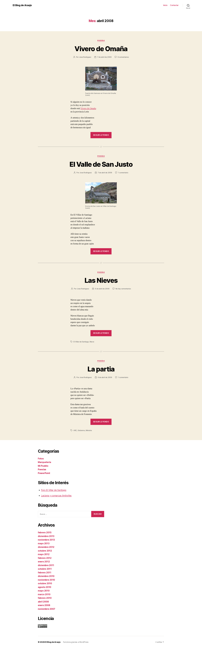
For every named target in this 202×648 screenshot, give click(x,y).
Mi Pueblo (43, 466)
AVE (75, 430)
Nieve (92, 342)
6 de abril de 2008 (102, 289)
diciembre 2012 (46, 547)
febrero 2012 (44, 558)
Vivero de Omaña (100, 49)
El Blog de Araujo (22, 5)
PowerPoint (44, 473)
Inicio (165, 5)
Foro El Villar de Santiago (53, 490)
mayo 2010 (44, 590)
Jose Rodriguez (85, 57)
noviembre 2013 (46, 539)
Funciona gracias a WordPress (75, 642)
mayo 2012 (43, 554)
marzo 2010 (44, 594)
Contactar (174, 5)
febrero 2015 (44, 532)
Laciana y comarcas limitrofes (56, 495)
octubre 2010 (45, 583)
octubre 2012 (45, 550)
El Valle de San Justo (101, 164)
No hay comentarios (123, 289)
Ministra (89, 430)
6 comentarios (123, 57)
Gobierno (81, 430)
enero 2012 (44, 561)
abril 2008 (43, 601)
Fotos (41, 458)
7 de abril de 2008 (104, 57)
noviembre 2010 (46, 580)
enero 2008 (44, 605)
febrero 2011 (44, 572)
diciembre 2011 (46, 565)
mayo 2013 (43, 543)
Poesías (101, 41)
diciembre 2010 (46, 576)
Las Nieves (101, 280)
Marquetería (44, 462)
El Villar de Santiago (81, 342)
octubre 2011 (45, 569)
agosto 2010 (44, 587)
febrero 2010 (45, 598)
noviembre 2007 (46, 609)
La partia (100, 369)
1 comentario (123, 173)
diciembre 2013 (46, 536)
